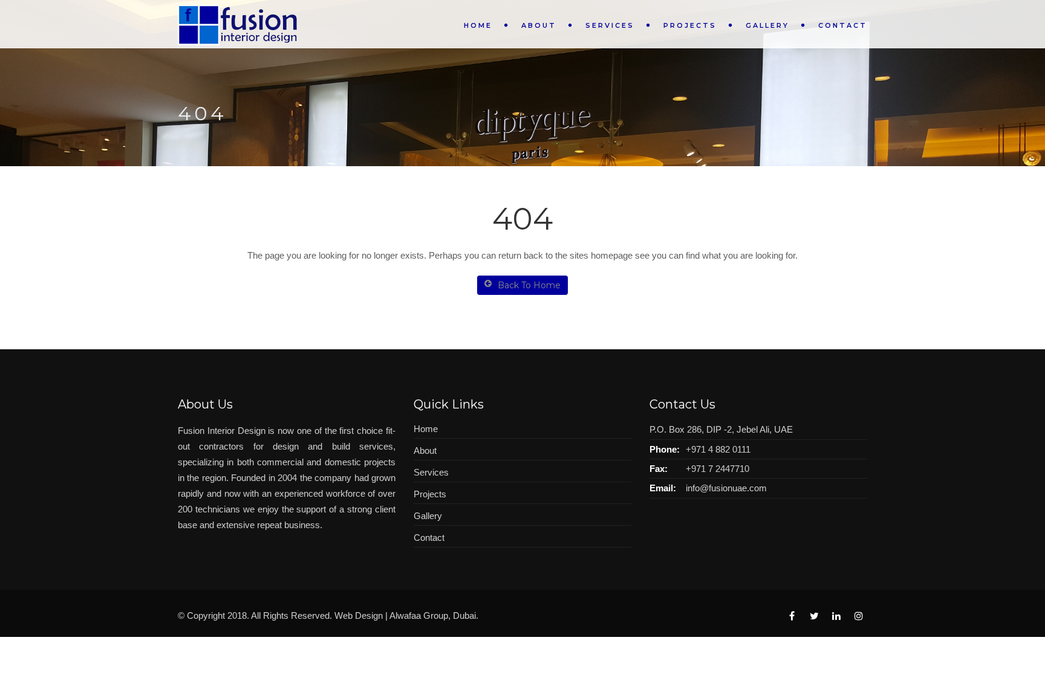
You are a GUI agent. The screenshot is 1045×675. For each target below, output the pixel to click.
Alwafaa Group (418, 615)
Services (609, 25)
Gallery (767, 25)
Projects (690, 25)
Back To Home (529, 285)
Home (478, 25)
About (538, 25)
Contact (842, 25)
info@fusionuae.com (726, 488)
